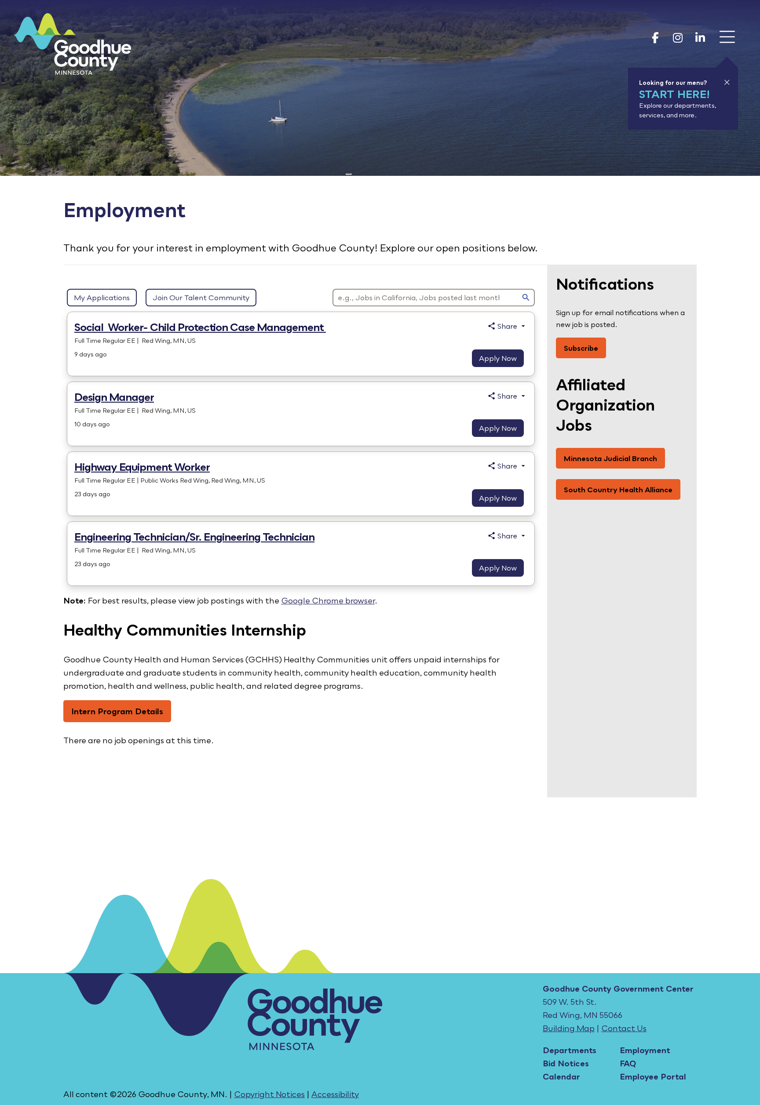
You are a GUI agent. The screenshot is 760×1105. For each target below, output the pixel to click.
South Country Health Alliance (618, 489)
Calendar (561, 1076)
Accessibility (335, 1094)
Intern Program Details (117, 711)
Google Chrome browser (328, 600)
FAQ (628, 1063)
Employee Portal (653, 1076)
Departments (569, 1050)
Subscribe (581, 348)
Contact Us (624, 1028)
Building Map (569, 1028)
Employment (645, 1050)
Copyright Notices (269, 1094)
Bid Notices (566, 1063)
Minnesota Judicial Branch (610, 458)
